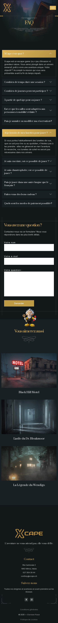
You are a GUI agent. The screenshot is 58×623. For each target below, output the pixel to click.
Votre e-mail (11, 256)
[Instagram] (31, 599)
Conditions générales (29, 609)
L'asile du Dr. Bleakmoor (29, 438)
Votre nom (10, 242)
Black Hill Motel (29, 392)
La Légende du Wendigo (29, 485)
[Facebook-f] (26, 599)
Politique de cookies (29, 619)
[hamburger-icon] (53, 8)
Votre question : (13, 270)
